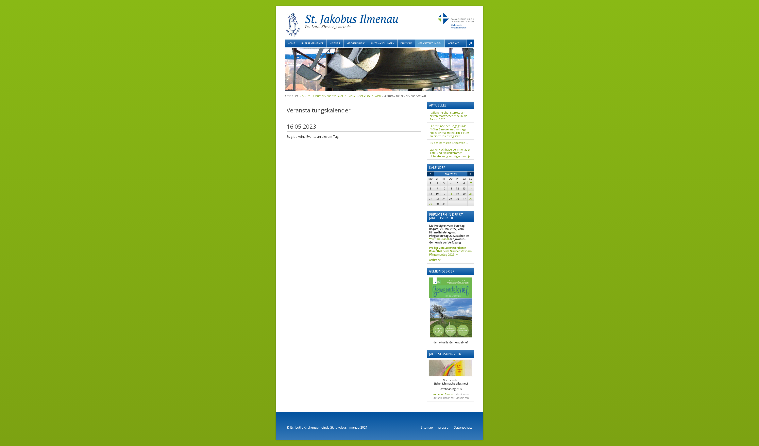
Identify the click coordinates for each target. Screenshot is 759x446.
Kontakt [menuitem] (453, 43)
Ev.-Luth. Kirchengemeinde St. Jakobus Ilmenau (329, 96)
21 (470, 193)
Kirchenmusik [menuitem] (356, 43)
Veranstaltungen (370, 96)
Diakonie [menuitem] (406, 43)
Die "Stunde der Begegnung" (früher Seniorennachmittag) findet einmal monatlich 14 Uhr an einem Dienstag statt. (449, 131)
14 (470, 188)
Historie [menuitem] (335, 43)
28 (470, 199)
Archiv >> (435, 260)
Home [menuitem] (291, 43)
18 (450, 193)
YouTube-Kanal (439, 239)
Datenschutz (463, 427)
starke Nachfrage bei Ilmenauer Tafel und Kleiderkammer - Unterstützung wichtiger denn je (450, 153)
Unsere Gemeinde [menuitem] (312, 43)
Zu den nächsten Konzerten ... (449, 143)
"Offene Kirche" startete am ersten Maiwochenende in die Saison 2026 (448, 116)
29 (430, 204)
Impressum (443, 427)
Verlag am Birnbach (444, 394)
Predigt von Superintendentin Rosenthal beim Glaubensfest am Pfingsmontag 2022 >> (450, 251)
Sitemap (427, 427)
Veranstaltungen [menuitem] (430, 43)
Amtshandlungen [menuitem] (382, 43)
